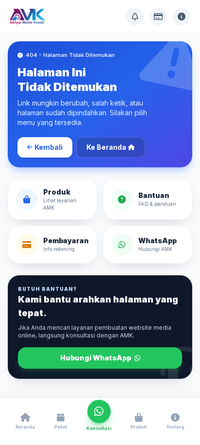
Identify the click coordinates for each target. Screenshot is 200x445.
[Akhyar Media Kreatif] (27, 16)
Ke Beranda (106, 147)
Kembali (48, 147)
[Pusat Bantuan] (135, 16)
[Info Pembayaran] (158, 16)
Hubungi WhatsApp (96, 358)
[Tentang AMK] (181, 16)
